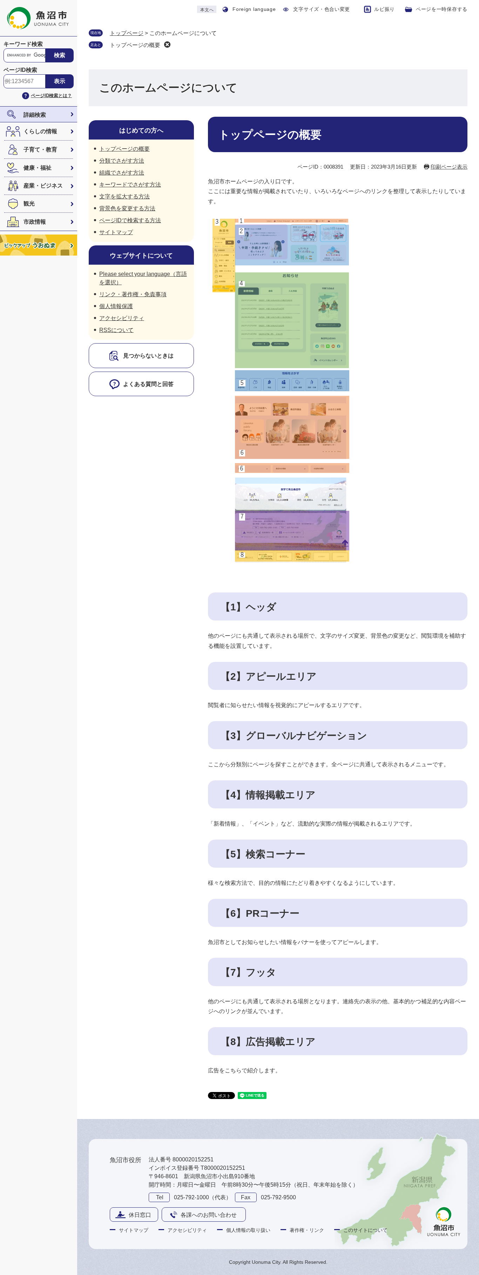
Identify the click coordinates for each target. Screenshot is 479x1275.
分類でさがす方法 (121, 161)
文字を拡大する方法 (124, 196)
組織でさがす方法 (121, 173)
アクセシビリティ (121, 318)
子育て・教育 (40, 149)
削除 (167, 44)
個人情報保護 (116, 306)
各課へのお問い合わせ (209, 1215)
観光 (29, 203)
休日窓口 (140, 1215)
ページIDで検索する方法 (130, 220)
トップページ (126, 33)
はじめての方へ (141, 130)
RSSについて (116, 330)
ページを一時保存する (441, 9)
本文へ (207, 9)
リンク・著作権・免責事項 (133, 294)
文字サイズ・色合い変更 (321, 9)
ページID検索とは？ (51, 95)
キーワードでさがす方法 (130, 185)
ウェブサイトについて (141, 255)
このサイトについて (365, 1230)
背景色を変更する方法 (127, 208)
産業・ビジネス (43, 186)
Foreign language (254, 9)
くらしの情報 (40, 131)
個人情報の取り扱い (248, 1230)
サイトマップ (116, 232)
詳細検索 (34, 115)
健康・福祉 (37, 168)
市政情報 (34, 222)
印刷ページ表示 (449, 167)
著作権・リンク (307, 1230)
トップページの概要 (135, 45)
